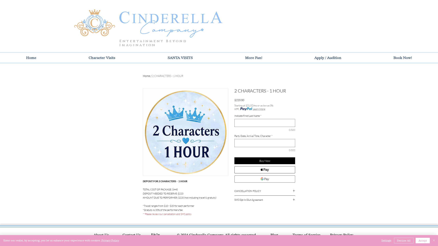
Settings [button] (386, 240)
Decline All (404, 240)
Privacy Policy (110, 240)
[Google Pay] (264, 179)
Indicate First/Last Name (247, 115)
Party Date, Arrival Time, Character (253, 135)
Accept (422, 240)
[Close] (434, 240)
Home (146, 76)
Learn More (259, 108)
